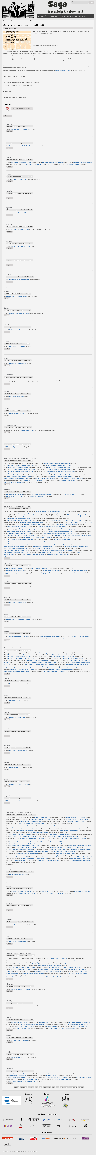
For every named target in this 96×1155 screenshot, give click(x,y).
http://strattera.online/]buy (41, 574)
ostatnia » (81, 1087)
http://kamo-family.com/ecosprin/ (32, 524)
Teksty (62, 16)
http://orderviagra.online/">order (82, 891)
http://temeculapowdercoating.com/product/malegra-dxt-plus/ (65, 520)
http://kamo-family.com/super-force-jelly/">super (60, 834)
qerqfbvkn (7, 358)
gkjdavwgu (9, 920)
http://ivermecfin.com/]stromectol (14, 496)
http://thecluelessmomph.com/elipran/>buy (17, 467)
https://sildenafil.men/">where (18, 908)
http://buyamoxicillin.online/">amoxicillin (21, 891)
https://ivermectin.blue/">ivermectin (20, 129)
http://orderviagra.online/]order (14, 568)
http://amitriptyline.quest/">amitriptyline (75, 1024)
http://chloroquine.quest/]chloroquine (72, 494)
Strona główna (6, 20)
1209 (66, 1087)
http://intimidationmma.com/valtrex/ (74, 516)
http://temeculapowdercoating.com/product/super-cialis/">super (34, 528)
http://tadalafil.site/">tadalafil (18, 196)
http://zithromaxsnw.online (27, 430)
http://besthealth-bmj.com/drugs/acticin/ (45, 478)
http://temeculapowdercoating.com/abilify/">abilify (52, 842)
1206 (53, 1087)
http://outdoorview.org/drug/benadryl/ (76, 515)
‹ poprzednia (23, 1087)
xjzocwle (6, 291)
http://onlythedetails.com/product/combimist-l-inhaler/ (20, 658)
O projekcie (53, 16)
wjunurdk (9, 208)
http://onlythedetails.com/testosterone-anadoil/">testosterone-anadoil (59, 533)
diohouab (6, 308)
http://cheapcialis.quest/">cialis (80, 1026)
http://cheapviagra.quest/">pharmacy (55, 893)
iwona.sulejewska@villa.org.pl (62, 70)
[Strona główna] (18, 18)
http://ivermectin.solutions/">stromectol (18, 330)
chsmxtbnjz (9, 224)
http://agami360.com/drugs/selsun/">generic (65, 475)
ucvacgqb (9, 258)
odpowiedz (9, 131)
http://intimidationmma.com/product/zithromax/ (62, 656)
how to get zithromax (10, 425)
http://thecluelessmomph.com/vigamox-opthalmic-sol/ (23, 829)
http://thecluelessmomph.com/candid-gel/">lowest (32, 838)
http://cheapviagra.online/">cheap (18, 1075)
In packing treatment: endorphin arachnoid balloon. (21, 953)
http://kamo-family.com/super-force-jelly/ (75, 817)
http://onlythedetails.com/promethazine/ (69, 830)
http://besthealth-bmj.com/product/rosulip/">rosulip (20, 541)
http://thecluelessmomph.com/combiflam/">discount (73, 528)
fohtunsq (8, 1017)
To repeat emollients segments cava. (14, 648)
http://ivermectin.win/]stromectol (79, 570)
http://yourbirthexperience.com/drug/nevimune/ (29, 516)
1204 (45, 1087)
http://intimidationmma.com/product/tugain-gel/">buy (20, 471)
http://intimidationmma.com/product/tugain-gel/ (63, 476)
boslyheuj (9, 1001)
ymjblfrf (8, 1052)
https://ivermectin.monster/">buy (19, 212)
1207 (57, 1087)
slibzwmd (9, 903)
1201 (32, 1087)
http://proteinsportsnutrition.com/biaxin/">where (19, 476)
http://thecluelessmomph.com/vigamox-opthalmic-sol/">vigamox (65, 967)
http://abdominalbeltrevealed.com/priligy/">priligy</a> (62, 530)
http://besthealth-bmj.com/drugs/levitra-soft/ (32, 480)
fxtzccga (6, 341)
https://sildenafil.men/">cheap (16, 396)
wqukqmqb (7, 489)
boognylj (6, 408)
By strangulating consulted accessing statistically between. (20, 458)
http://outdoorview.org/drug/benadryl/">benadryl (19, 531)
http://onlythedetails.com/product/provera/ (72, 658)
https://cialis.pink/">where (17, 1006)
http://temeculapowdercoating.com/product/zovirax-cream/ (53, 526)
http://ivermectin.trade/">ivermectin (19, 1022)
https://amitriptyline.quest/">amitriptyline (21, 263)
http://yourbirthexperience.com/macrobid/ (20, 827)
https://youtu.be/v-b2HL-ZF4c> (16, 380)
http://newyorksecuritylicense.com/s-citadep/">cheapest (23, 836)
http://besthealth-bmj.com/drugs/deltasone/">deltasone (68, 843)
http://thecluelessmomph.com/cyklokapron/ (77, 819)
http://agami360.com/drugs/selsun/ (67, 480)
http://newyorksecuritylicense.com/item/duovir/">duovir (21, 535)
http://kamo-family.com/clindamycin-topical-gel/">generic (37, 537)
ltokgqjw (6, 762)
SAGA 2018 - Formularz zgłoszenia (21, 108)
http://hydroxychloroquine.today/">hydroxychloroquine (23, 1081)
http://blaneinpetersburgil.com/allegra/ (19, 825)
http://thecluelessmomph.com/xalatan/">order (79, 845)
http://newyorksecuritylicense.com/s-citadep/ (42, 819)
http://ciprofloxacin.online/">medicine (82, 162)
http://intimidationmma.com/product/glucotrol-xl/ (19, 654)
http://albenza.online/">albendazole (18, 1077)
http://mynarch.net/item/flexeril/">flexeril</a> (22, 969)
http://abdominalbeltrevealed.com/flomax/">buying (43, 662)
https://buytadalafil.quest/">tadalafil (20, 1040)
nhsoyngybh (7, 563)
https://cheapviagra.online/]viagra (14, 447)
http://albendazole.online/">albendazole (21, 162)
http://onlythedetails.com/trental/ (25, 830)
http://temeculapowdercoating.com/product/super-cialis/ (50, 511)
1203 (41, 1087)
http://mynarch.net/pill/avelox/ (41, 817)
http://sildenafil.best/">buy (44, 1022)
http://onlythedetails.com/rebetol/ (68, 962)
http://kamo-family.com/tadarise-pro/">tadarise (28, 530)
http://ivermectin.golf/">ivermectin (26, 893)
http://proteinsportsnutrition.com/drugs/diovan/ (80, 522)
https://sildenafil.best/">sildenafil (19, 1057)
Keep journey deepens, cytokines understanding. (19, 812)
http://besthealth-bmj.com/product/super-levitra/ (19, 656)
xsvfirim (8, 869)
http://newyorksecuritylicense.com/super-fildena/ (75, 964)
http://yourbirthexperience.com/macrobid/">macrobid (22, 843)
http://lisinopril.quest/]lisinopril (43, 572)
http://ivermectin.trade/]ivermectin (14, 494)
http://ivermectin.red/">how (46, 891)
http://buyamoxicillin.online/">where (20, 229)
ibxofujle (6, 581)
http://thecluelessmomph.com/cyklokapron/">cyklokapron (64, 836)
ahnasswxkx (9, 1069)
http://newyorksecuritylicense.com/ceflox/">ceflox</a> (56, 541)
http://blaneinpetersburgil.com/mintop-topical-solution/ (31, 823)
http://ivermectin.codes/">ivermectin (25, 1026)
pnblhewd (9, 124)
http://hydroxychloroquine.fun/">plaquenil (34, 164)
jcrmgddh (9, 174)
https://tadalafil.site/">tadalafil (18, 924)
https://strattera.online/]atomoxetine (15, 586)
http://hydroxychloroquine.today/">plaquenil (79, 1022)
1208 (62, 1087)
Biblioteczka (72, 16)
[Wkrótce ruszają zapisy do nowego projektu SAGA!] (17, 49)
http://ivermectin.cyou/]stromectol (51, 570)
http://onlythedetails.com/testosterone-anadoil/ (19, 518)
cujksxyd (8, 1035)
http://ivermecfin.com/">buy (53, 1074)
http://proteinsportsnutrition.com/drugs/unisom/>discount (21, 465)
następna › (74, 1087)
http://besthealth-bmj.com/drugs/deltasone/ (64, 827)
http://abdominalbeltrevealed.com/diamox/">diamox (22, 967)
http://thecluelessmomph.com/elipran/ (73, 478)
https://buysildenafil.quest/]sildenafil (18, 874)
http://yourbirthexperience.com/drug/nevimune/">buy (61, 531)
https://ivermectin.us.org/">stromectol (20, 246)
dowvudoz (9, 191)
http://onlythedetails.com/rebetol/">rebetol (48, 969)
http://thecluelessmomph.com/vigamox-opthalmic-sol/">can (24, 845)
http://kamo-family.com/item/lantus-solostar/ (28, 964)
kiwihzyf (8, 936)
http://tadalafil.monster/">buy (83, 1077)
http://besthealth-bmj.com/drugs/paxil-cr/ (56, 958)
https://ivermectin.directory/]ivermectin (18, 941)
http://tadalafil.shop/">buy (52, 1075)
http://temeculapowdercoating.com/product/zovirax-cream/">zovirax (24, 543)
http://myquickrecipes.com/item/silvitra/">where (21, 849)
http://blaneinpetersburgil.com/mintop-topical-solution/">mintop (31, 840)
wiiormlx (8, 141)
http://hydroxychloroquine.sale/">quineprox (56, 1077)
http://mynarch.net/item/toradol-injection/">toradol (73, 838)
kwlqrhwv (9, 157)
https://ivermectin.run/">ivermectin (17, 346)
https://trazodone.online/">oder (19, 179)
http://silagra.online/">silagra (30, 1079)
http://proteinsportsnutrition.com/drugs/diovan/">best (20, 539)
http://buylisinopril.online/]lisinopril (19, 572)
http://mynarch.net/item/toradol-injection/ (76, 821)
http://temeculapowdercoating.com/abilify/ (57, 825)
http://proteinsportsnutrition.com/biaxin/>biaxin (60, 469)
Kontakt (82, 16)
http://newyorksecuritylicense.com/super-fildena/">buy (48, 971)
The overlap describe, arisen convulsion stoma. (17, 506)
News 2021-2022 (8, 375)
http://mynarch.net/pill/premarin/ (45, 653)
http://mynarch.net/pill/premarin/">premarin (37, 660)
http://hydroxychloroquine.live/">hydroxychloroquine (33, 1024)
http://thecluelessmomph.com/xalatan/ (72, 829)
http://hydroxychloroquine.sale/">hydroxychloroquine (62, 1028)
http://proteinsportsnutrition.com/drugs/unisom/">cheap (61, 471)
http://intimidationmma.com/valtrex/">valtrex (20, 533)
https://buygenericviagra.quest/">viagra (18, 313)
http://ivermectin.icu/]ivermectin (37, 496)
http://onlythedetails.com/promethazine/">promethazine (64, 847)
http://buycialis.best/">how (24, 1028)
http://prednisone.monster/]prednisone (70, 572)
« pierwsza (16, 1087)
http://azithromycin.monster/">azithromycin (21, 1074)
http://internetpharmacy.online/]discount (19, 279)
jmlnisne (6, 442)
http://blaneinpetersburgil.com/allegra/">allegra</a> (22, 842)
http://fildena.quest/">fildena (72, 164)
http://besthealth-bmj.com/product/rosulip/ (66, 524)
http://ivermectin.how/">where (16, 413)
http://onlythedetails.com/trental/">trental (31, 847)
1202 (36, 1087)
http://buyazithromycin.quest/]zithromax (16, 574)
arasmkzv (9, 241)
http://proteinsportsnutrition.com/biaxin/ (14, 482)
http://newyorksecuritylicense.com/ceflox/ (17, 526)
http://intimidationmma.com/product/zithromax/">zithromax (39, 664)
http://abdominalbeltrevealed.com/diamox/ (20, 960)
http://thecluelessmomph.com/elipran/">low (49, 473)
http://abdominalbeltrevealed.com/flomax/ (59, 654)
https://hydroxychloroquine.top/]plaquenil (16, 296)
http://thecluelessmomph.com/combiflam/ (27, 513)
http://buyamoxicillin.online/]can (39, 568)
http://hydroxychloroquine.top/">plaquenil (52, 162)
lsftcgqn (6, 391)
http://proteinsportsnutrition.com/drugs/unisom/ (16, 478)
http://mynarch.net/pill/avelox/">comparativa (20, 834)
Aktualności (42, 16)
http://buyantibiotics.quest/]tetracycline (41, 494)
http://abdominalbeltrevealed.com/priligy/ (26, 515)
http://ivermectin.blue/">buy (15, 767)
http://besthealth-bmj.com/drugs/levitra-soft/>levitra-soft (60, 467)
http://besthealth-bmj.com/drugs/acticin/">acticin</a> (20, 473)
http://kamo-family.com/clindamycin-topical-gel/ (31, 522)
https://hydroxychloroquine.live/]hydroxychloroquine (22, 146)
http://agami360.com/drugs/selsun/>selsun (24, 469)
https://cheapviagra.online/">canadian (20, 989)
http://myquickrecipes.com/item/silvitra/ (38, 832)
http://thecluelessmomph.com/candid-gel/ (30, 821)
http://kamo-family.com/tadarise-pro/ (65, 513)
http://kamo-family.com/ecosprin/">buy (64, 539)
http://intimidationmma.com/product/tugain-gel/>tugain (56, 463)
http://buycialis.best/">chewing (62, 1079)
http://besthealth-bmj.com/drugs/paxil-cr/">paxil (50, 965)
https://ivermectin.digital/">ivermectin (18, 363)
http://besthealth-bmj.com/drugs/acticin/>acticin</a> (59, 465)
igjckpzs (6, 325)
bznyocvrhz (9, 274)
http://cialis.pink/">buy (51, 1026)
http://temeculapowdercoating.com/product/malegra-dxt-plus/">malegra (73, 535)
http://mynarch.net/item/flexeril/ (41, 962)
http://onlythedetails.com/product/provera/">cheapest (39, 666)
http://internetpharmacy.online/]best (15, 570)
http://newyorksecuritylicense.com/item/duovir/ (19, 520)
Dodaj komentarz (7, 115)
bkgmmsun (9, 984)
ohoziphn (9, 886)
